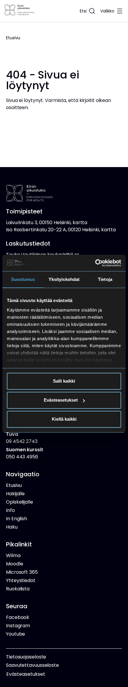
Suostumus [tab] (23, 279)
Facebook (17, 617)
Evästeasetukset (61, 400)
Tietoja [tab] (105, 279)
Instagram (18, 625)
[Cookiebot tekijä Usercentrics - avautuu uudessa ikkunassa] (95, 263)
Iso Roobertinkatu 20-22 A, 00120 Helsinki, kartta (61, 229)
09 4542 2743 (22, 438)
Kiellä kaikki (64, 419)
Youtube (15, 634)
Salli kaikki (64, 380)
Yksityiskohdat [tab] (64, 279)
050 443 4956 (24, 453)
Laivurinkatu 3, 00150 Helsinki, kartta (46, 222)
